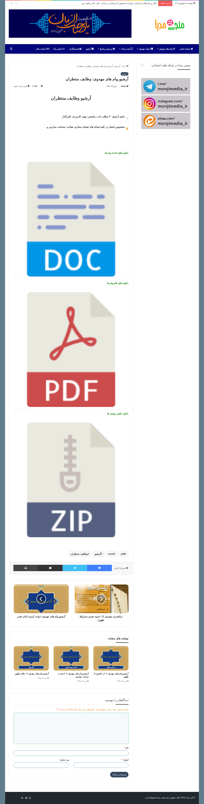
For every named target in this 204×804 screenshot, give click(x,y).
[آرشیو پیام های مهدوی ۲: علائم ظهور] (31, 658)
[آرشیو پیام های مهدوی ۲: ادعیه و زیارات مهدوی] (71, 658)
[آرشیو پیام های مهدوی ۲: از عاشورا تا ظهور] (110, 658)
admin (123, 86)
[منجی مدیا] (169, 25)
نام (126, 748)
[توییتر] (75, 568)
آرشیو (89, 49)
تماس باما (58, 49)
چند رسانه (125, 49)
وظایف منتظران (79, 554)
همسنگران (74, 49)
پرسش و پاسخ (106, 49)
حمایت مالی (41, 49)
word (111, 554)
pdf (123, 554)
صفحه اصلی (185, 49)
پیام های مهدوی (166, 49)
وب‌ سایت (64, 760)
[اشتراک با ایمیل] (50, 568)
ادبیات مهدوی (145, 49)
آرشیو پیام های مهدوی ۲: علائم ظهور (32, 673)
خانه (124, 66)
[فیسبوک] (99, 568)
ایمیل (125, 760)
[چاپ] (25, 568)
